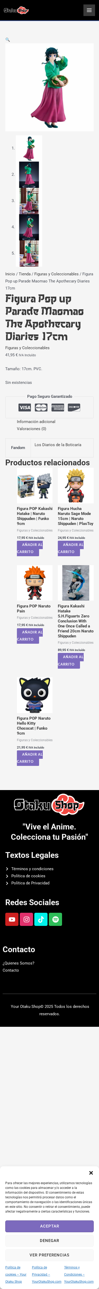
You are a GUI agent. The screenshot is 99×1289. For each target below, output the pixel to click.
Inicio (10, 274)
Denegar (49, 1240)
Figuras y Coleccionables (56, 274)
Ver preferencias (49, 1255)
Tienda (25, 274)
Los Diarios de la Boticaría (58, 444)
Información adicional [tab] (36, 421)
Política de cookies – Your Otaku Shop (15, 1274)
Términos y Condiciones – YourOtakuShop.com (79, 1274)
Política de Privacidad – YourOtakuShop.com (47, 1274)
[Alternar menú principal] (89, 10)
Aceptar (49, 1226)
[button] (91, 1172)
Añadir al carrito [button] (30, 548)
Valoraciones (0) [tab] (31, 428)
